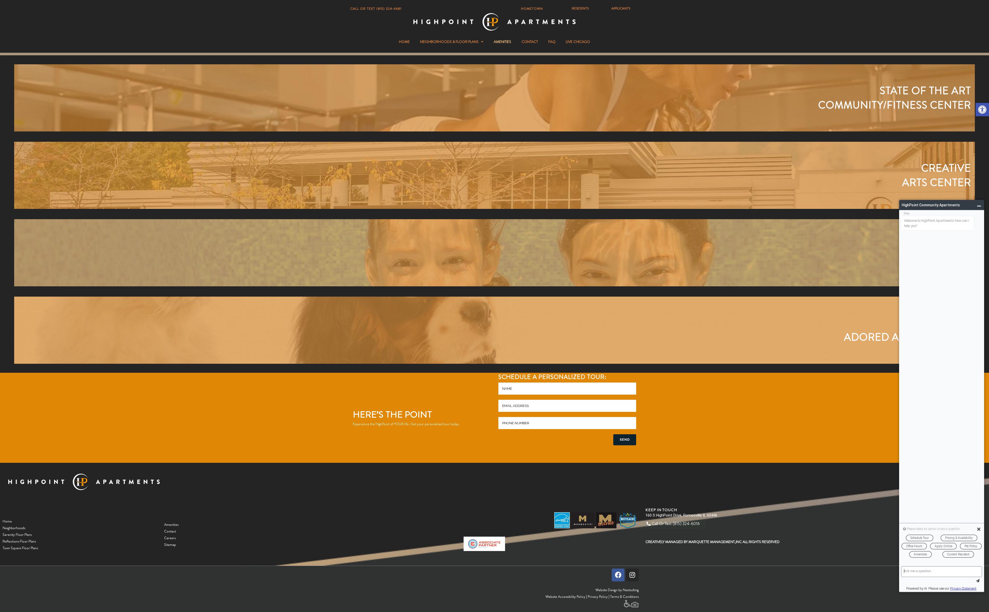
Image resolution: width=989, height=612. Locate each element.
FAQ (552, 41)
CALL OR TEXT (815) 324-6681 (376, 8)
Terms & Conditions (624, 596)
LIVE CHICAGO (578, 41)
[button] (982, 109)
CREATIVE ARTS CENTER (936, 175)
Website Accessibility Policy (565, 596)
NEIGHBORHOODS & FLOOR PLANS (449, 41)
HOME (404, 41)
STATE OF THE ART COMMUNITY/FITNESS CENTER (894, 97)
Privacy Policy (598, 596)
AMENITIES (502, 41)
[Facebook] (618, 575)
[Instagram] (632, 575)
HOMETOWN (532, 8)
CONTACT (530, 41)
